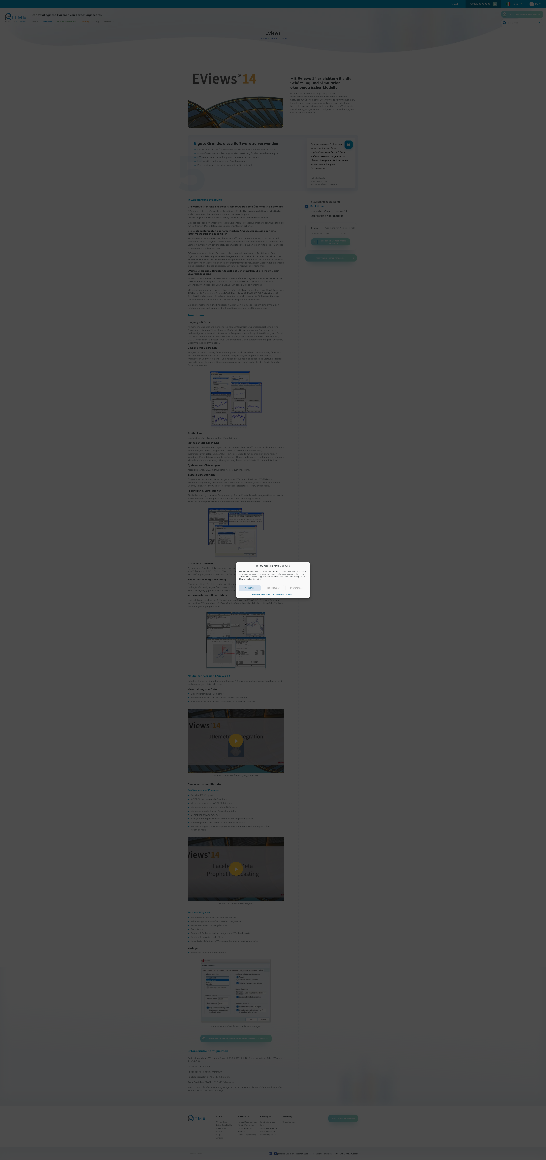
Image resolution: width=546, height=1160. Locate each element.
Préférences (296, 587)
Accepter (249, 587)
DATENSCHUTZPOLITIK (282, 594)
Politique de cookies (261, 594)
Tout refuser (273, 587)
